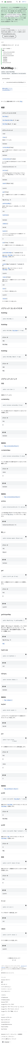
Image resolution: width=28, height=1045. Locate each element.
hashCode (5, 215)
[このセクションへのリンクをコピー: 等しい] (6, 532)
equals (4, 183)
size (4, 288)
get (4, 192)
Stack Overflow (4, 1026)
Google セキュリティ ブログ (7, 1004)
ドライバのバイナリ (5, 991)
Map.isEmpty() (8, 700)
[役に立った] (16, 45)
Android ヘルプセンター (6, 1017)
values (4, 298)
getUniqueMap (6, 203)
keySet (4, 231)
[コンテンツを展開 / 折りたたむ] (11, 48)
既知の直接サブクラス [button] (7, 89)
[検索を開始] (17, 2)
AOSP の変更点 (5, 21)
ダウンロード (4, 984)
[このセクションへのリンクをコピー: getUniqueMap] (12, 615)
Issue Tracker (4, 1029)
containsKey (6, 147)
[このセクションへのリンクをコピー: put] (4, 734)
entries (5, 170)
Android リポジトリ (5, 979)
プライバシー (11, 1036)
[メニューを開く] (2, 1)
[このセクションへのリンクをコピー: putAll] (6, 793)
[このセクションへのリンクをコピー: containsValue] (11, 450)
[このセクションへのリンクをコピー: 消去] (5, 383)
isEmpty (5, 223)
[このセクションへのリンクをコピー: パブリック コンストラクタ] (23, 308)
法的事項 (20, 1034)
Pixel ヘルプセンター (5, 1019)
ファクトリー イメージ (6, 989)
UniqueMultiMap (6, 90)
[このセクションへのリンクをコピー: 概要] (6, 108)
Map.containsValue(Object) (12, 497)
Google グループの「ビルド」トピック (10, 1009)
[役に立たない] (18, 45)
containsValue (6, 159)
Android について (5, 1034)
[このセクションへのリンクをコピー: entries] (7, 501)
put (3, 242)
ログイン (24, 1)
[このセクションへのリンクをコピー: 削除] (5, 857)
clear (4, 137)
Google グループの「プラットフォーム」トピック (12, 1006)
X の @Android (4, 997)
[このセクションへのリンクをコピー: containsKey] (10, 399)
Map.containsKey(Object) (11, 446)
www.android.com (5, 1022)
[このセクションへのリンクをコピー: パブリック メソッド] (18, 379)
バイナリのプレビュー (6, 986)
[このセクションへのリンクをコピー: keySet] (7, 704)
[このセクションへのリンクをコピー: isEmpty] (7, 674)
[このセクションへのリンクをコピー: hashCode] (9, 650)
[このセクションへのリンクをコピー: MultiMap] (8, 313)
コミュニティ (14, 1034)
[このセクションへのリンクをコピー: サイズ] (6, 901)
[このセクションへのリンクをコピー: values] (6, 929)
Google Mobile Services (6, 1024)
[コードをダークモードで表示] (26, 317)
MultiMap (5, 116)
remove (4, 277)
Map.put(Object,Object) (11, 789)
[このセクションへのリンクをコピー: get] (4, 571)
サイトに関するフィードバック (9, 1039)
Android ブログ (4, 1002)
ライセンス (4, 1036)
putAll (4, 252)
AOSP (2, 42)
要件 (2, 982)
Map (21, 101)
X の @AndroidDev (5, 999)
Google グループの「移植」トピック (9, 1011)
